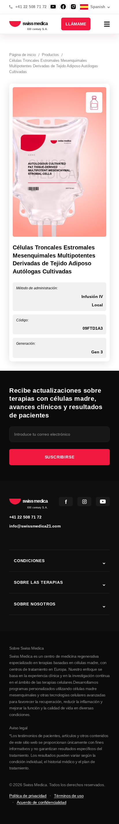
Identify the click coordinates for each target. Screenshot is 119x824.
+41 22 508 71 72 (31, 7)
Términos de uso (69, 795)
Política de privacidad (28, 795)
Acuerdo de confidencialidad (41, 802)
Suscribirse (60, 457)
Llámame (76, 24)
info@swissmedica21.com (35, 526)
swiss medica (35, 24)
